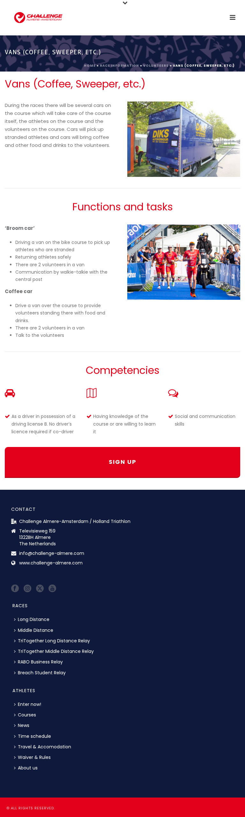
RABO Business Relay (40, 662)
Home (90, 65)
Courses (27, 715)
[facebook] (15, 589)
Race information (119, 65)
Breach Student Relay (42, 672)
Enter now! (29, 704)
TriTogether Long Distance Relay (54, 641)
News (23, 725)
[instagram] (27, 589)
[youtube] (52, 589)
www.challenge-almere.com (51, 563)
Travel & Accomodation (44, 747)
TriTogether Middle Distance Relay (56, 651)
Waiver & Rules (34, 757)
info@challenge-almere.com (51, 553)
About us (28, 768)
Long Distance (33, 619)
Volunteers (156, 65)
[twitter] (40, 589)
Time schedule (34, 736)
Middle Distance (35, 630)
